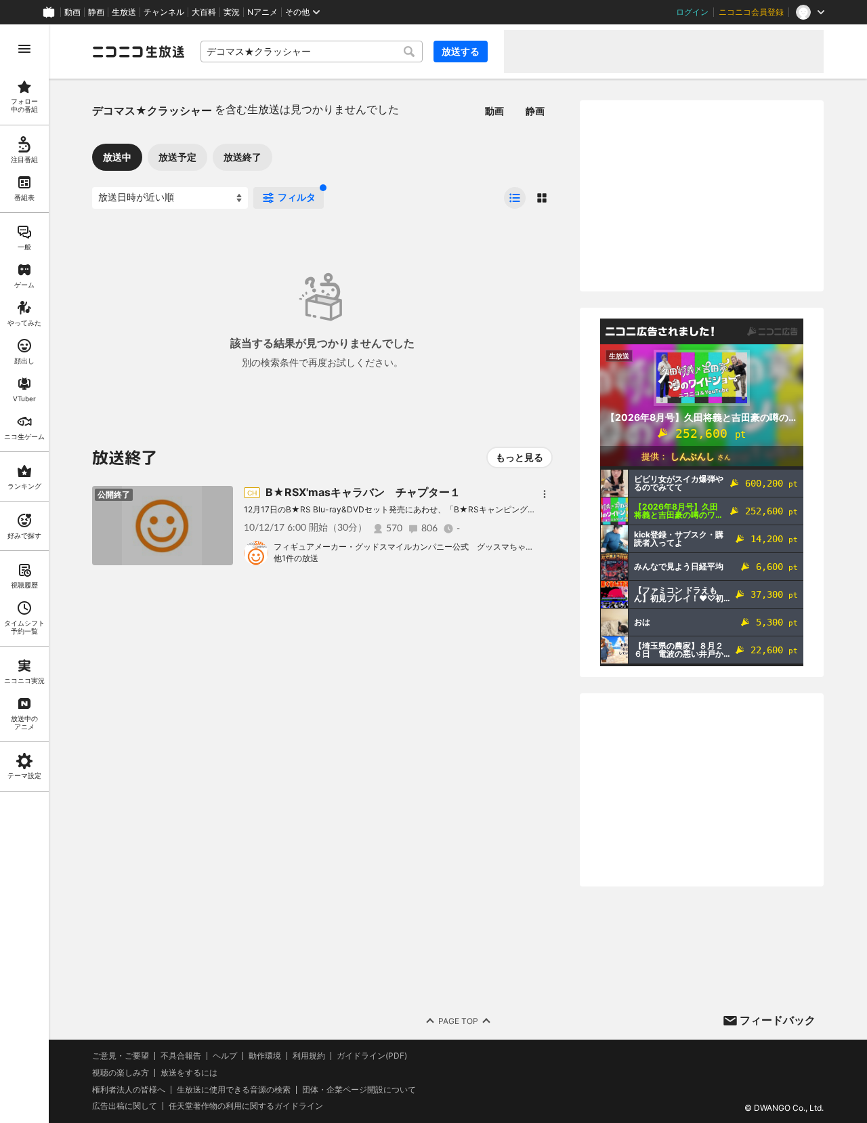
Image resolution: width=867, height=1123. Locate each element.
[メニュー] (544, 494)
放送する (461, 51)
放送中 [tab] (117, 157)
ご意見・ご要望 (120, 1055)
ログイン (692, 12)
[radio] (515, 198)
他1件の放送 (296, 558)
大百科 (204, 12)
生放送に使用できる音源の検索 (234, 1090)
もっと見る (519, 457)
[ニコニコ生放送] (138, 51)
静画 (96, 12)
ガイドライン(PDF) (372, 1056)
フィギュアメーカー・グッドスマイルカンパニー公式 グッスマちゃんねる (404, 547)
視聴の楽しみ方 (120, 1072)
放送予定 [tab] (177, 157)
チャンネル (164, 12)
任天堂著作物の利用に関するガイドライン (246, 1106)
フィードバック (778, 1020)
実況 (232, 12)
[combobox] (311, 51)
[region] (24, 573)
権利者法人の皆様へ (128, 1089)
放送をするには (189, 1073)
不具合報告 (181, 1056)
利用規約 (309, 1056)
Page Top (458, 1021)
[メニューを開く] (24, 48)
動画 (72, 12)
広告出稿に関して (124, 1106)
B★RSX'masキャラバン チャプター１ (363, 492)
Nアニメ (262, 12)
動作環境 (265, 1056)
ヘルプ (225, 1056)
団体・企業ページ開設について (359, 1090)
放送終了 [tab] (242, 157)
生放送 (124, 12)
